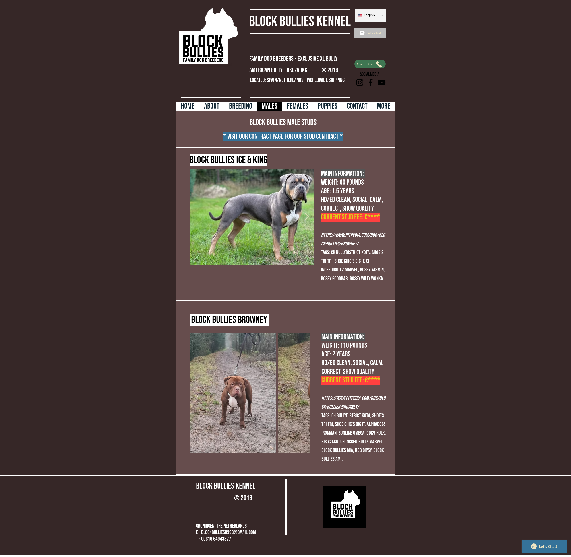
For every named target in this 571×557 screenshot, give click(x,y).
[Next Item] (306, 217)
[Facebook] (370, 82)
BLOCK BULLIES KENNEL (300, 21)
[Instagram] (359, 82)
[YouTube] (381, 82)
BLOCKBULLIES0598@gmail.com (228, 532)
